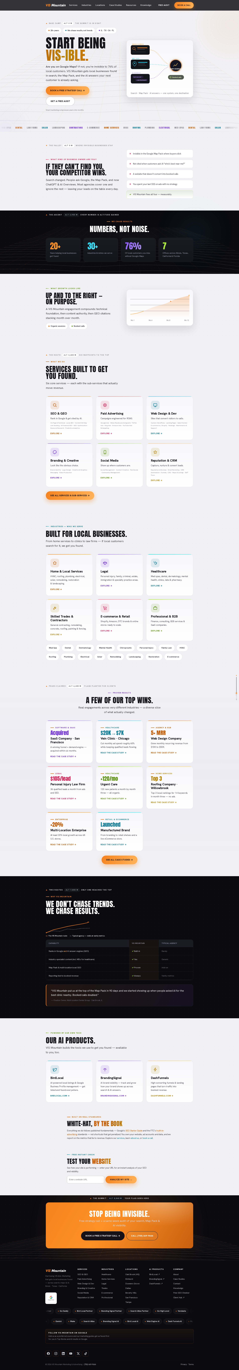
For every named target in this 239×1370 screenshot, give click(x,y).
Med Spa (53, 647)
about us (135, 1138)
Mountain (55, 5)
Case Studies (115, 5)
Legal (103, 1283)
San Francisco (131, 1297)
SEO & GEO (82, 1274)
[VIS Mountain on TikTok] (86, 1354)
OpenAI (50, 1321)
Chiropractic (126, 647)
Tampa (128, 1302)
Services (73, 5)
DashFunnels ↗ (156, 1283)
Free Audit (164, 5)
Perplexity (66, 1321)
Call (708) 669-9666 (142, 1235)
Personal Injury (146, 647)
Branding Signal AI (135, 1321)
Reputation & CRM (85, 1297)
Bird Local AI (157, 1321)
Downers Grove (132, 1283)
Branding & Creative (86, 1288)
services (121, 1138)
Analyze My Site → (121, 1179)
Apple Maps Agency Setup (180, 1311)
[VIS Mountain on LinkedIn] (63, 1354)
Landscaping (135, 656)
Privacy (184, 1364)
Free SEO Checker (181, 1292)
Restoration (154, 656)
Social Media (83, 1292)
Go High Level (110, 1311)
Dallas (128, 1288)
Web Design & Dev (85, 1283)
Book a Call (184, 5)
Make (158, 1311)
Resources (131, 5)
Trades (104, 1288)
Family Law (166, 647)
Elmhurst (129, 1279)
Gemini (83, 1321)
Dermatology (85, 647)
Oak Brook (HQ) (132, 1274)
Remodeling (115, 656)
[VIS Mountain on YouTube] (71, 1354)
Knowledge (145, 5)
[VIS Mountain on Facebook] (48, 1354)
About (176, 1274)
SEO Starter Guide (133, 1130)
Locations (100, 5)
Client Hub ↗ (178, 1297)
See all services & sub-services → (70, 495)
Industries (86, 5)
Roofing (52, 656)
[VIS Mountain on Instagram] (56, 1354)
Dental (68, 647)
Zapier (144, 1311)
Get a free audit (60, 101)
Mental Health (105, 647)
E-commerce (173, 656)
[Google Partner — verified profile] (51, 1298)
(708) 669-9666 (90, 1364)
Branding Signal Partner (58, 1311)
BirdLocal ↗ (154, 1274)
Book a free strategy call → (67, 90)
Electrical (85, 656)
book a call (148, 1138)
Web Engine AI (177, 1321)
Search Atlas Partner (87, 1311)
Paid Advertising (84, 1279)
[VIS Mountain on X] (78, 1354)
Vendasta (129, 1311)
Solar (99, 656)
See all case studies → (119, 859)
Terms (191, 1364)
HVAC (182, 647)
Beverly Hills (130, 1292)
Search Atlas (113, 1321)
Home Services (108, 1279)
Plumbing (68, 656)
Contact (176, 1283)
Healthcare (106, 1274)
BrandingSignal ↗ (156, 1279)
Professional (107, 1297)
